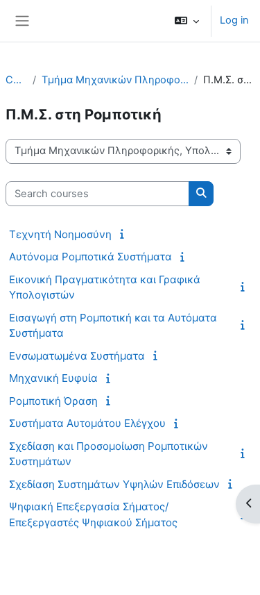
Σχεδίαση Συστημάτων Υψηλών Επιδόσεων (114, 484)
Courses (16, 80)
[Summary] (124, 234)
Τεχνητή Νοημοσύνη (60, 234)
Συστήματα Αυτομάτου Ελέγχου (87, 423)
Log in (234, 20)
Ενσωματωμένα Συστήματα (77, 355)
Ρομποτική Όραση (53, 401)
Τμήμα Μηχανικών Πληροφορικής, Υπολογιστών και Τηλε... (115, 80)
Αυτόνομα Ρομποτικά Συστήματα (90, 256)
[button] (187, 21)
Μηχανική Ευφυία (53, 378)
